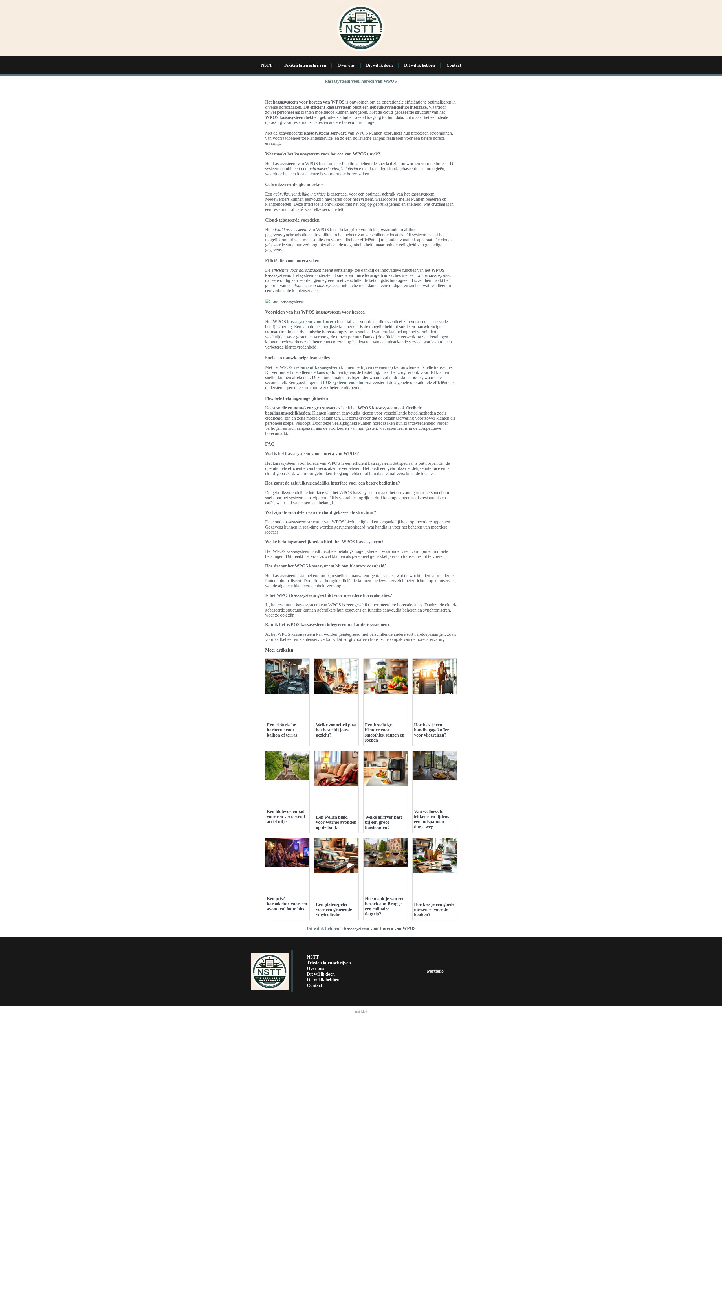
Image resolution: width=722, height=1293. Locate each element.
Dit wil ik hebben (419, 65)
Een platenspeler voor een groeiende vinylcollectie (334, 909)
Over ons (346, 65)
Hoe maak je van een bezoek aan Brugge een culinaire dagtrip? (385, 906)
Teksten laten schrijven (305, 65)
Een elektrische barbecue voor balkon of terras (282, 729)
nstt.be (361, 1011)
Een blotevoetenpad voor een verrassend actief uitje (286, 816)
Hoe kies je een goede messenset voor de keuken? (434, 909)
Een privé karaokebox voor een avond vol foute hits (287, 903)
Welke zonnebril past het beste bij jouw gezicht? (336, 729)
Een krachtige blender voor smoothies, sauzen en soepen (384, 732)
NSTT (266, 65)
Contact (453, 65)
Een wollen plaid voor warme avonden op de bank (336, 822)
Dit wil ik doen (379, 65)
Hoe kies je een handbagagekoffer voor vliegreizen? (431, 729)
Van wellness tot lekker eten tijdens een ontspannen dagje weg (431, 819)
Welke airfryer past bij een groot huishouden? (383, 822)
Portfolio (435, 971)
